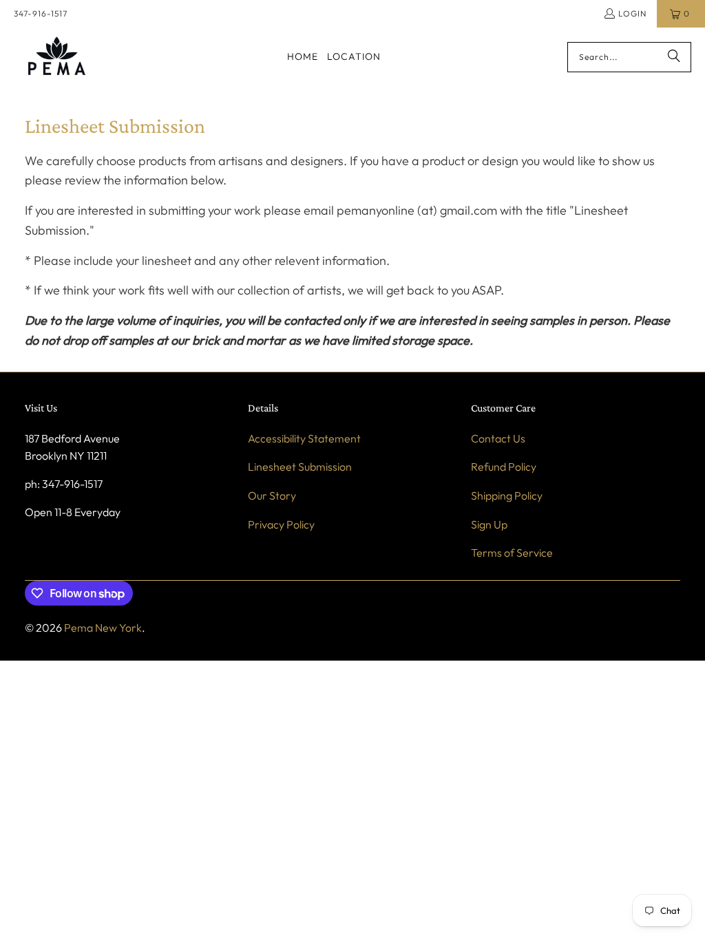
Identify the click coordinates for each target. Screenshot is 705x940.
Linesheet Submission (300, 466)
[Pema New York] (57, 57)
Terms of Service (512, 552)
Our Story (272, 495)
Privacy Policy (281, 524)
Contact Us (498, 438)
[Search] (674, 57)
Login (632, 13)
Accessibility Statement (304, 438)
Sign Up (489, 524)
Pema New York (103, 627)
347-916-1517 (40, 13)
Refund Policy (503, 466)
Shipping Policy (507, 495)
